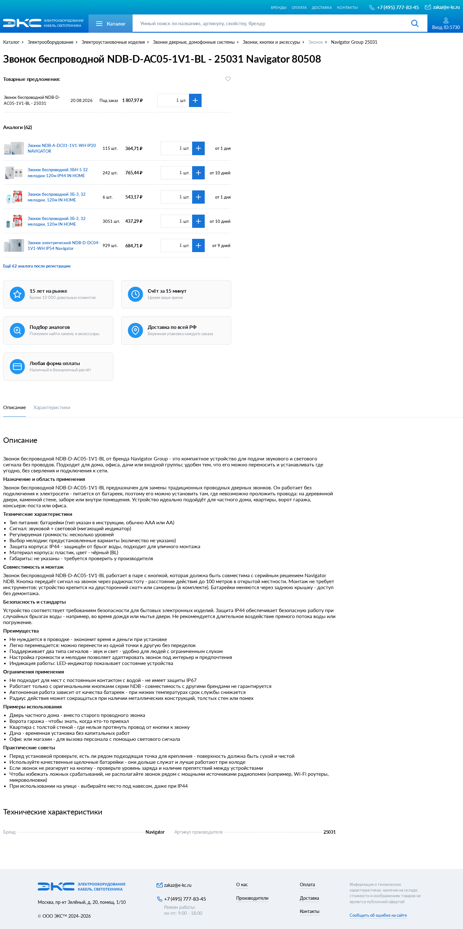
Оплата (299, 7)
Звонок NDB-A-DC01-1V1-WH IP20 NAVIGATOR (62, 148)
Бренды (278, 7)
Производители (252, 898)
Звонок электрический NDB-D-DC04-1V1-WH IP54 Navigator (64, 245)
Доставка (322, 7)
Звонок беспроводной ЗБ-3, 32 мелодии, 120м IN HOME (57, 197)
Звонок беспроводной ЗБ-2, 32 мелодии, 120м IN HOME (57, 221)
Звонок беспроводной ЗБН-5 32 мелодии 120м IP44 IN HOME (58, 172)
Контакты (347, 7)
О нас (242, 884)
